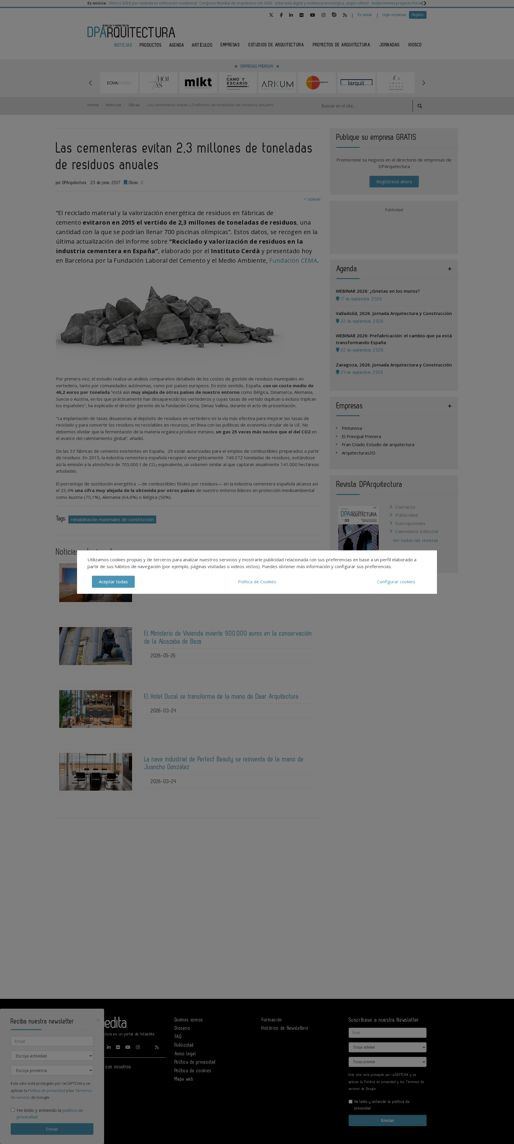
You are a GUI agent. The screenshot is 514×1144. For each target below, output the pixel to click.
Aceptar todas (113, 581)
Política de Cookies (257, 581)
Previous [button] (90, 83)
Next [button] (424, 83)
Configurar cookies (396, 581)
